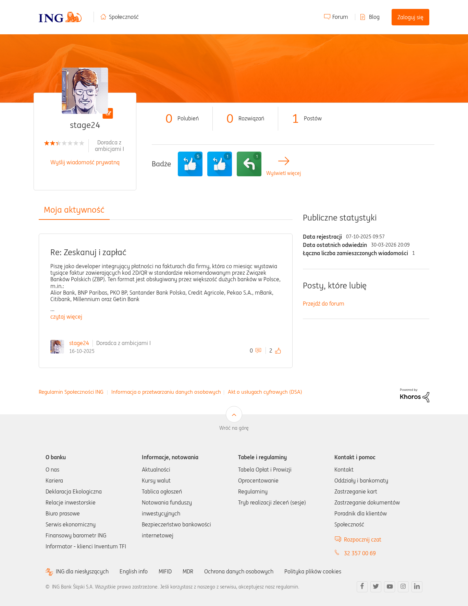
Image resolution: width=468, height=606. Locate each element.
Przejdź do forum (323, 303)
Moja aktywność (74, 209)
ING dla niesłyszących (82, 571)
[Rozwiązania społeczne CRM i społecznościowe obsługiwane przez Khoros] (414, 395)
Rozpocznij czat (362, 539)
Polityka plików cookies (312, 571)
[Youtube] (389, 586)
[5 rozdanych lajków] (190, 164)
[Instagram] (403, 586)
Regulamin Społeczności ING (71, 392)
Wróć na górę (234, 428)
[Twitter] (375, 586)
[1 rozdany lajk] (219, 164)
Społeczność (124, 16)
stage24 (79, 343)
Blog (374, 16)
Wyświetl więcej (283, 173)
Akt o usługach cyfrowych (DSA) (265, 392)
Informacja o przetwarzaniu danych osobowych (166, 392)
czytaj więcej (66, 316)
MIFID (165, 571)
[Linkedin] (416, 586)
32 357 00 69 (360, 553)
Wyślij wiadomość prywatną (85, 162)
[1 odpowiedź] (249, 164)
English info (134, 571)
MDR (188, 571)
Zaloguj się (410, 17)
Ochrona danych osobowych (238, 571)
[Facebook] (362, 586)
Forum (340, 16)
